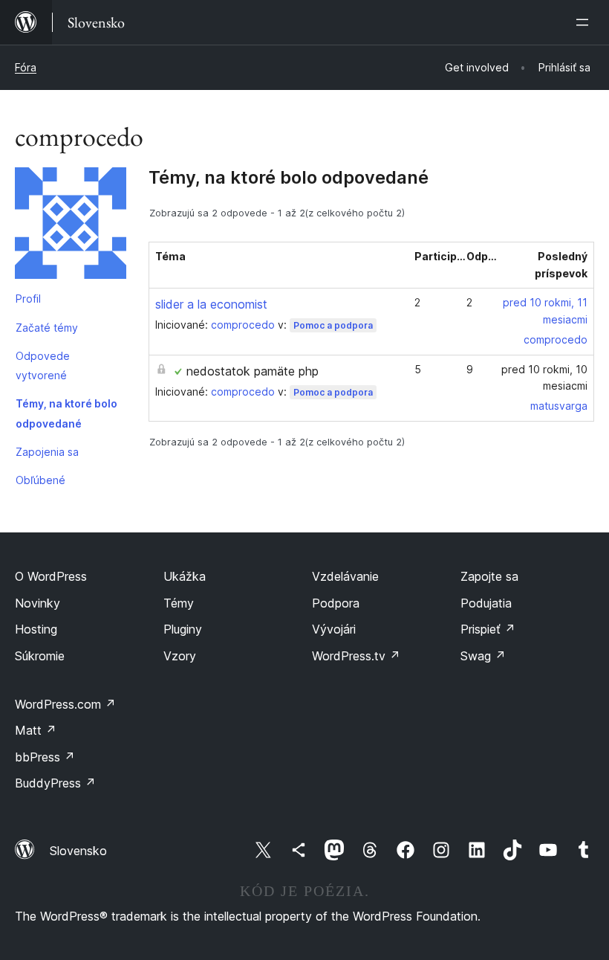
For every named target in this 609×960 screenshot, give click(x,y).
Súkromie (40, 655)
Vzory (179, 655)
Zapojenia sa (47, 451)
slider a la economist (211, 304)
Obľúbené (40, 480)
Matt (35, 730)
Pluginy (182, 629)
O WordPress (51, 576)
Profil (28, 298)
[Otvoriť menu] (585, 22)
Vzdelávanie (345, 576)
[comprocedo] (70, 226)
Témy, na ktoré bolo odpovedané (66, 413)
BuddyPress (55, 783)
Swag (483, 655)
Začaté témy (47, 327)
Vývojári (334, 629)
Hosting (36, 629)
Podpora (335, 603)
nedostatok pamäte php (252, 371)
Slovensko (78, 850)
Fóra (25, 67)
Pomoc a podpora (333, 325)
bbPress (45, 757)
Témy (178, 603)
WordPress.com (65, 704)
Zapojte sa (489, 576)
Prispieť (487, 629)
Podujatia (486, 603)
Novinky (37, 603)
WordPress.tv (356, 655)
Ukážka (184, 576)
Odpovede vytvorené (43, 365)
